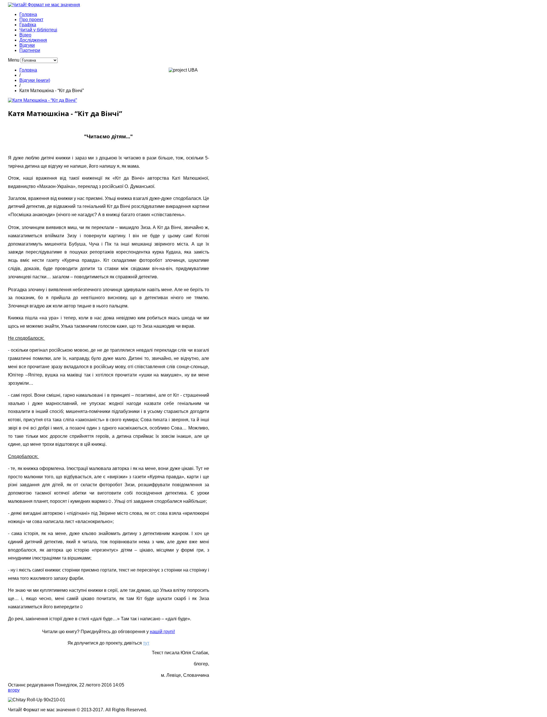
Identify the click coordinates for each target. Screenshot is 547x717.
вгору (14, 690)
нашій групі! (162, 631)
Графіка (27, 24)
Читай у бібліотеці (38, 29)
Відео (25, 35)
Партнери (29, 50)
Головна (28, 14)
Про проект (31, 19)
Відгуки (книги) (34, 80)
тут (146, 643)
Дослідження (33, 40)
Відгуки (27, 45)
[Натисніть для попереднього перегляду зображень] (42, 100)
